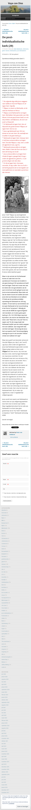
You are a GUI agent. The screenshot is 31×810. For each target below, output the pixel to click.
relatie (3, 618)
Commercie (4, 543)
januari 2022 (4, 735)
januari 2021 (4, 751)
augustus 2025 (5, 679)
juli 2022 (3, 730)
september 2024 (5, 689)
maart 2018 (4, 784)
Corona (3, 546)
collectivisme (25, 49)
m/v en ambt (5, 592)
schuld (3, 626)
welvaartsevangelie (6, 657)
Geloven (7, 50)
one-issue (4, 605)
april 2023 (4, 715)
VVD (2, 654)
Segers (3, 628)
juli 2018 (3, 777)
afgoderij (4, 510)
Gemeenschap (5, 566)
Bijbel (13, 23)
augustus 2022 (5, 728)
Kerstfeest (4, 587)
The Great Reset (5, 641)
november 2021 (5, 738)
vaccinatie (4, 646)
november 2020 (5, 754)
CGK (3, 536)
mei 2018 (4, 782)
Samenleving (5, 623)
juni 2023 (4, 710)
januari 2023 (4, 723)
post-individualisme (21, 50)
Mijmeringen (5, 600)
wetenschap (4, 659)
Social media (5, 631)
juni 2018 (4, 779)
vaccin (3, 644)
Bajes (3, 517)
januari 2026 (4, 676)
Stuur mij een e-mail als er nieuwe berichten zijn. (15, 497)
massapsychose (5, 597)
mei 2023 (4, 712)
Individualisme (13, 50)
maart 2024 (4, 692)
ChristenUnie (5, 538)
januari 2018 (4, 787)
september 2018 (5, 774)
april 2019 (4, 764)
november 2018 (5, 769)
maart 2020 (4, 759)
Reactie (6, 464)
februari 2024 (5, 694)
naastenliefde (5, 602)
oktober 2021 (5, 741)
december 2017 (5, 790)
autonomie (4, 515)
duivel (3, 548)
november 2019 (5, 761)
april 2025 (4, 684)
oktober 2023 (5, 699)
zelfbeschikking (5, 664)
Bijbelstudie (19, 49)
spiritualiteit (4, 633)
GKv (2, 569)
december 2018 (5, 766)
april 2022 (4, 733)
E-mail (6, 485)
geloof (3, 50)
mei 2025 (4, 681)
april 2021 (4, 746)
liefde (3, 590)
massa (3, 595)
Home (10, 23)
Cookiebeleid (11, 803)
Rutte (3, 620)
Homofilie (4, 577)
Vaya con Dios (15, 3)
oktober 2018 (5, 772)
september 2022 (5, 725)
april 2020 (4, 756)
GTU (3, 574)
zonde (3, 667)
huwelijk (3, 579)
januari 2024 (4, 697)
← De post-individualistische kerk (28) (7, 31)
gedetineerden (5, 559)
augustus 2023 (5, 705)
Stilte (3, 638)
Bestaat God (4, 523)
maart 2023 (4, 717)
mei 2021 (4, 743)
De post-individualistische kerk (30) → (23, 31)
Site (4, 489)
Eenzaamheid (5, 551)
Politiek (3, 610)
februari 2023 (5, 720)
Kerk (3, 584)
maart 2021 (4, 748)
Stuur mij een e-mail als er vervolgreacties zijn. (15, 493)
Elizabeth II (4, 554)
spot (3, 636)
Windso (3, 662)
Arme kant (4, 512)
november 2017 (5, 792)
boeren (3, 533)
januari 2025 (4, 687)
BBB (3, 520)
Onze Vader (4, 608)
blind (3, 530)
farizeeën (4, 556)
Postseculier (4, 615)
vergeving (4, 651)
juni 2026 (4, 674)
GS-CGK (3, 572)
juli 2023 (3, 707)
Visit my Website (14, 437)
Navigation (15, 15)
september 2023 (5, 702)
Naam (6, 480)
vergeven (4, 649)
